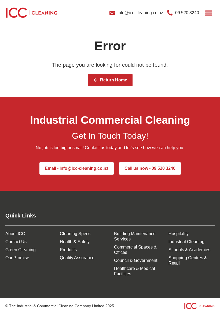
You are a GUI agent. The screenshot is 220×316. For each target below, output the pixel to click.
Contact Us (16, 241)
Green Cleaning (20, 249)
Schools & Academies (189, 249)
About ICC (15, 233)
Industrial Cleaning (186, 241)
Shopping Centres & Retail (187, 260)
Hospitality (178, 233)
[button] (209, 13)
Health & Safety (75, 241)
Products (68, 249)
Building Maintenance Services (135, 236)
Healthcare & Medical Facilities (134, 271)
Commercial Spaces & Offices (135, 250)
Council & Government (135, 260)
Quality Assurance (77, 257)
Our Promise (17, 257)
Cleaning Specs (75, 233)
